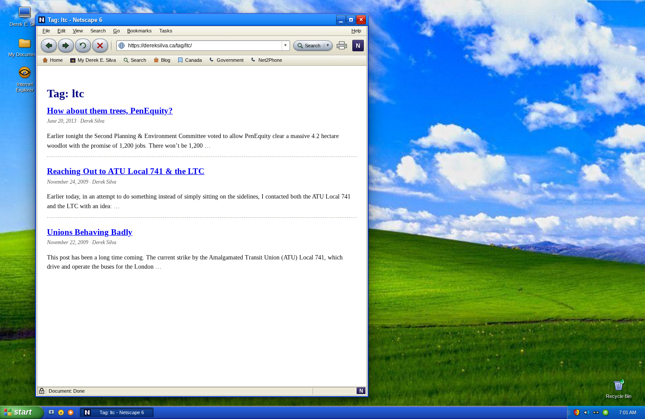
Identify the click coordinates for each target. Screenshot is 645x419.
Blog (165, 60)
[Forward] (66, 46)
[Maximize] (351, 20)
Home (56, 60)
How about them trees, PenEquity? (110, 110)
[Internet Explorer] (61, 412)
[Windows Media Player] (70, 412)
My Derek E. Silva (97, 60)
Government (230, 60)
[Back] (49, 46)
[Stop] (100, 46)
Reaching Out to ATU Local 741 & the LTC (125, 171)
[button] (342, 45)
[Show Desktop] (51, 412)
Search (138, 60)
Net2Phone (270, 60)
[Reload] (83, 46)
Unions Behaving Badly (90, 232)
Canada (193, 60)
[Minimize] (341, 20)
